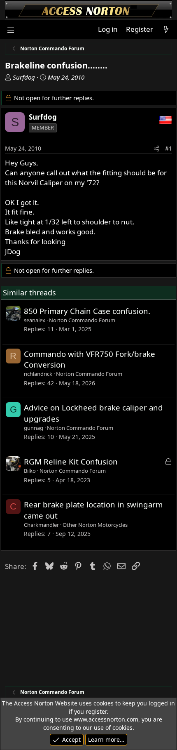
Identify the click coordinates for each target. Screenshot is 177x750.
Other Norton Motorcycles (95, 524)
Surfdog (24, 77)
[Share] (156, 148)
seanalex (34, 320)
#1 (168, 148)
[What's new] (166, 29)
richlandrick (38, 373)
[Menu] (10, 29)
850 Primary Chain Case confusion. (87, 311)
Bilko (30, 470)
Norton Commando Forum (82, 320)
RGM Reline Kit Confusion (71, 461)
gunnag (33, 428)
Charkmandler (41, 524)
